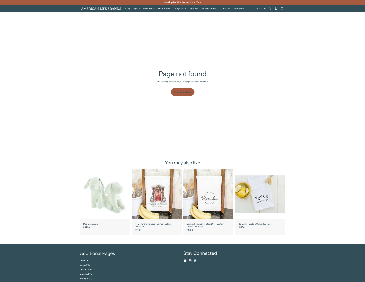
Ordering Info (86, 274)
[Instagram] (190, 260)
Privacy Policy (86, 278)
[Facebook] (185, 260)
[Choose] (125, 214)
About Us (84, 260)
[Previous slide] (84, 194)
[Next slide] (125, 194)
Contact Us (85, 265)
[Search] (270, 8)
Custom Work (86, 269)
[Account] (276, 8)
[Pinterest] (195, 260)
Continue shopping (182, 92)
